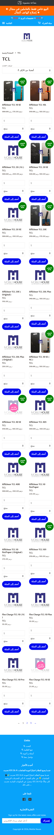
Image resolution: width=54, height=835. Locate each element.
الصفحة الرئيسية (7, 53)
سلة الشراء (47, 23)
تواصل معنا (28, 757)
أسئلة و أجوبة (28, 753)
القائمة (9, 23)
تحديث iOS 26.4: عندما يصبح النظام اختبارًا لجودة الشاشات (27, 770)
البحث (28, 746)
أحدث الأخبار (27, 765)
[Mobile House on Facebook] (24, 800)
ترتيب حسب (7, 65)
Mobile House (35, 829)
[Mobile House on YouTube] (30, 800)
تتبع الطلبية (28, 750)
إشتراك (46, 820)
